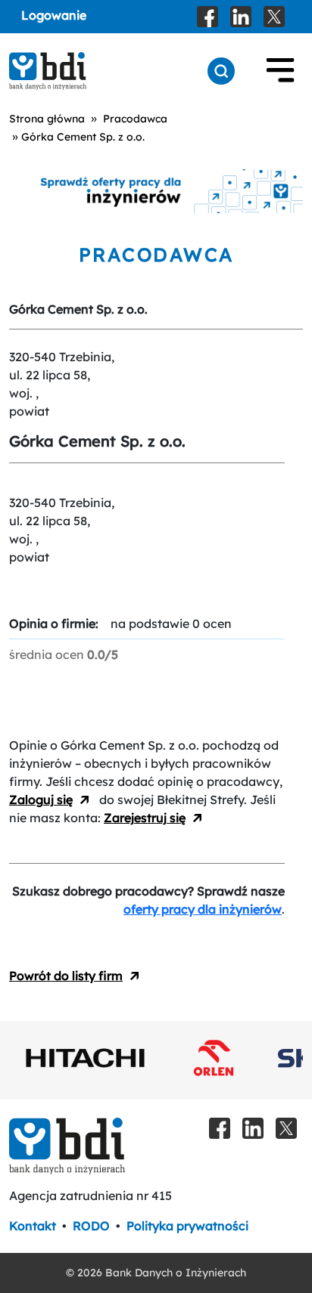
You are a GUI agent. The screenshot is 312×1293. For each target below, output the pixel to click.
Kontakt (32, 1225)
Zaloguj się (41, 799)
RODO (91, 1225)
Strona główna (47, 118)
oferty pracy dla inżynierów (202, 909)
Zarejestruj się (145, 817)
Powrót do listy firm (66, 975)
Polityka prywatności (187, 1225)
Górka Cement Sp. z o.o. (83, 137)
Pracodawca (135, 118)
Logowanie (53, 15)
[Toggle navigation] (280, 71)
